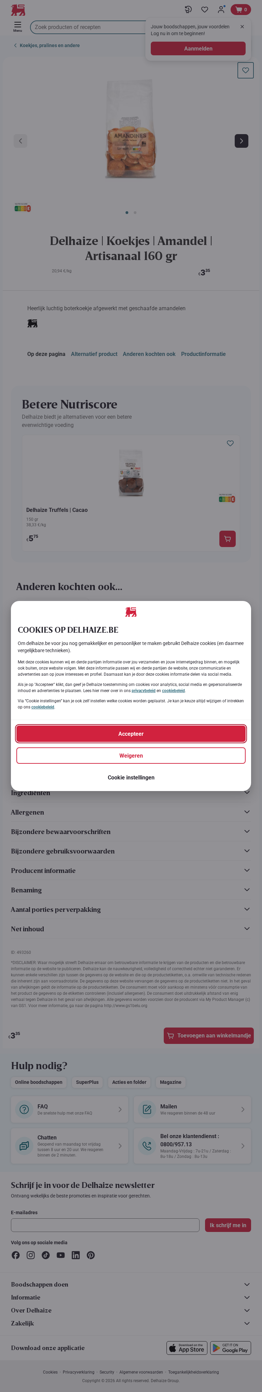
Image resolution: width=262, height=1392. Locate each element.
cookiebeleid (173, 690)
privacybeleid (144, 690)
